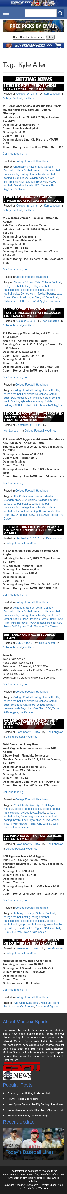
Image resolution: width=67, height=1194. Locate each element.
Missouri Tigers (50, 1002)
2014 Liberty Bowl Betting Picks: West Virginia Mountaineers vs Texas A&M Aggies (31, 724)
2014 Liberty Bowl (23, 805)
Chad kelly (19, 166)
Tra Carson (19, 189)
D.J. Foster (53, 615)
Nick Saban (10, 301)
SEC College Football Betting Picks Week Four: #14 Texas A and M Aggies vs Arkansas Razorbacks (33, 417)
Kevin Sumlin (19, 297)
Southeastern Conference (19, 1006)
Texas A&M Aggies (36, 301)
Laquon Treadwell (36, 181)
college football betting (28, 170)
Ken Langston (52, 93)
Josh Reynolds (31, 619)
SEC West (16, 932)
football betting (46, 293)
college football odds (33, 174)
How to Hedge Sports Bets (23, 1098)
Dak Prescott (18, 397)
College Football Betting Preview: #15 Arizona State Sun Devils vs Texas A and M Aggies (33, 530)
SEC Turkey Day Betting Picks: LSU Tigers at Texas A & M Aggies (33, 837)
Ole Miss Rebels (23, 185)
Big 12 (39, 805)
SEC (37, 185)
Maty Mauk (32, 1002)
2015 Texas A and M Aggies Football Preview (29, 636)
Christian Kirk (35, 166)
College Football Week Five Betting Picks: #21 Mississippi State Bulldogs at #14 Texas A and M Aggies (33, 313)
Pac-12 (51, 622)
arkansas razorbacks (40, 496)
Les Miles (22, 928)
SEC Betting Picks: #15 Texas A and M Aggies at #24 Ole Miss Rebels (30, 87)
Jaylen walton (38, 178)
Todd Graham (35, 626)
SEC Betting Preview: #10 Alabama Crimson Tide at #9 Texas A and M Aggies (32, 199)
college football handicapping (21, 394)
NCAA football (50, 297)
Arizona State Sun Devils (27, 607)
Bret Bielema (29, 500)
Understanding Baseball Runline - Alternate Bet (35, 1109)
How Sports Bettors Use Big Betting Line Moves (35, 1104)
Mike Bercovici (19, 622)
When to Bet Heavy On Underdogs (27, 1115)
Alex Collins (20, 496)
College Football (12, 98)
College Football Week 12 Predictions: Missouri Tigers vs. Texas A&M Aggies (31, 942)
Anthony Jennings (23, 913)
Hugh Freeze (21, 178)
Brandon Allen (12, 500)
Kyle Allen (19, 181)
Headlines (28, 98)
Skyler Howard (19, 823)
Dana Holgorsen (30, 816)
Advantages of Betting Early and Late (29, 1093)
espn (44, 816)
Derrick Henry (28, 293)
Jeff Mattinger (55, 948)
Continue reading (15, 153)
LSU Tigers (35, 928)
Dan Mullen (34, 397)
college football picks (23, 704)
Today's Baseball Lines (30, 1151)
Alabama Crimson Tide (26, 282)
